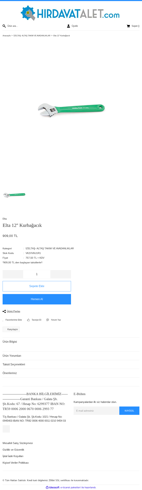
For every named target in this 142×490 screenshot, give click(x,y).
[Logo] (71, 13)
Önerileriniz (10, 373)
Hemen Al (37, 299)
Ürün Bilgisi (10, 341)
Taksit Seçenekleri (14, 364)
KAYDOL (129, 410)
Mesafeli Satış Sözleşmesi (18, 443)
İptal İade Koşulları (13, 456)
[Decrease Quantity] (13, 274)
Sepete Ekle (36, 286)
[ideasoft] (53, 487)
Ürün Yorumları (12, 355)
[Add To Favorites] (12, 319)
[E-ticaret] (70, 487)
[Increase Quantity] (60, 274)
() (135, 26)
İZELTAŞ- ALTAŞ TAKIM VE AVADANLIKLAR (50, 248)
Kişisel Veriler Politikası (16, 462)
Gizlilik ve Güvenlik (13, 449)
